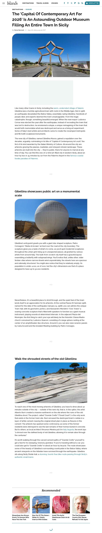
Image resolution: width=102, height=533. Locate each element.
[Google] (79, 3)
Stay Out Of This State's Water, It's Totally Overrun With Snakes (40, 517)
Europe (29, 9)
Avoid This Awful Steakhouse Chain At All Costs (60, 517)
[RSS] (82, 3)
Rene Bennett (19, 30)
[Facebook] (64, 3)
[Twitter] (72, 3)
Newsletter (94, 3)
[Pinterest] (68, 3)
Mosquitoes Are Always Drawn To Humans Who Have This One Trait (20, 517)
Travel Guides (42, 3)
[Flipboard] (75, 3)
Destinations (28, 3)
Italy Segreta (68, 429)
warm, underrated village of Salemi (68, 108)
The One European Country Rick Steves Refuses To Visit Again (80, 517)
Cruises (54, 3)
